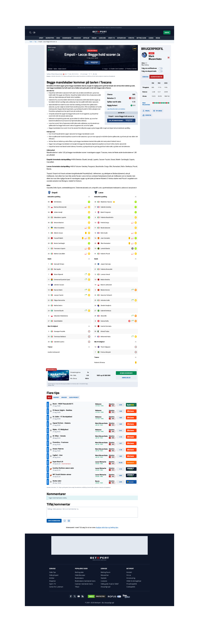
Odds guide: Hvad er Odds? (110, 584)
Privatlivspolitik (131, 584)
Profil (147, 111)
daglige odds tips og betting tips (107, 527)
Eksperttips (50, 38)
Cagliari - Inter (58, 455)
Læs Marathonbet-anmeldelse (116, 109)
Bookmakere (66, 38)
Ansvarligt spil (105, 586)
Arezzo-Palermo (58, 448)
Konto (167, 32)
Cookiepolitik (130, 586)
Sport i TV (111, 38)
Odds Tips (52, 572)
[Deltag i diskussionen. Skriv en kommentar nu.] (92, 512)
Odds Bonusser (80, 575)
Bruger (64, 397)
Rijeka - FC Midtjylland (60, 429)
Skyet (106, 69)
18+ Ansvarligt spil (107, 602)
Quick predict (74, 397)
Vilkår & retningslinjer (133, 581)
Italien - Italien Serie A (60, 69)
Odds (58, 38)
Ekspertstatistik (156, 77)
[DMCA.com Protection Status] (96, 596)
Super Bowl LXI (58, 461)
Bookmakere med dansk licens (85, 581)
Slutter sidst (57, 481)
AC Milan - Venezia (59, 436)
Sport (41, 38)
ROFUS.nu (96, 27)
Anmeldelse (126, 377)
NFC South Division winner (62, 474)
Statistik (131, 38)
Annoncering (130, 578)
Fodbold (50, 69)
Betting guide (141, 38)
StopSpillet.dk (119, 27)
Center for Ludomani (56, 586)
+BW (134, 48)
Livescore (102, 38)
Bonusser (77, 38)
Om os (128, 575)
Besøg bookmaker (126, 373)
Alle (49, 397)
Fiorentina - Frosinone (60, 442)
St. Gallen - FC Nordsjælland (62, 416)
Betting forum (105, 572)
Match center (52, 47)
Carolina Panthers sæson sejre (63, 468)
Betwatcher (121, 38)
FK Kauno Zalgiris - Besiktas (62, 410)
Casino (151, 38)
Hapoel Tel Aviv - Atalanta (61, 423)
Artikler (86, 38)
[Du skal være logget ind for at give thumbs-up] (89, 74)
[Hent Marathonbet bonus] (58, 375)
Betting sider (79, 572)
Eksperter (52, 581)
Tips (35, 41)
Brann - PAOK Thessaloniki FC (63, 403)
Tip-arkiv (159, 111)
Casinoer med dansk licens (84, 584)
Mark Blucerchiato (57, 74)
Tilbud (77, 586)
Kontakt (129, 572)
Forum (94, 38)
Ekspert (56, 397)
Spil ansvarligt (82, 27)
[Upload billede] (69, 521)
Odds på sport (53, 575)
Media (158, 38)
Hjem (31, 41)
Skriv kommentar (54, 521)
